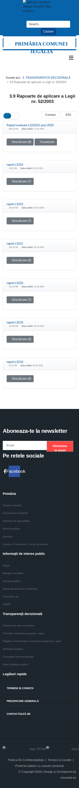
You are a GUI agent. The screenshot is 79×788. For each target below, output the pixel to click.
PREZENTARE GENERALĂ (23, 701)
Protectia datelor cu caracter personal (39, 765)
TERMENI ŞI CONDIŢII (20, 688)
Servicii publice (11, 528)
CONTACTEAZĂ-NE (18, 713)
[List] (15, 115)
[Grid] (7, 115)
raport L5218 (15, 361)
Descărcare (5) (21, 339)
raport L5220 (15, 283)
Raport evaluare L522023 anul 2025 (30, 125)
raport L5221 (15, 243)
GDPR (6, 604)
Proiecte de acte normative (18, 625)
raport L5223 (15, 204)
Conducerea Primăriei (15, 513)
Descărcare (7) (21, 181)
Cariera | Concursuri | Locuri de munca (25, 544)
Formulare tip (10, 596)
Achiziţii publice (11, 581)
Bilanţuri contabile (13, 573)
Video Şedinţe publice (15, 664)
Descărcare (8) (21, 141)
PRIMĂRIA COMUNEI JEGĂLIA (41, 47)
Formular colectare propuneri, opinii (23, 633)
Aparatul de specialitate (16, 520)
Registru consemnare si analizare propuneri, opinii (32, 641)
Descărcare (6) (21, 260)
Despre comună (12, 505)
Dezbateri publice (13, 648)
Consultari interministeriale (18, 656)
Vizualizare (47, 141)
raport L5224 (15, 164)
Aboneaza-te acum (60, 448)
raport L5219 (15, 322)
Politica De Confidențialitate (26, 760)
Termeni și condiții (59, 760)
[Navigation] (71, 57)
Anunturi (7, 536)
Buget (6, 565)
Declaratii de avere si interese (20, 588)
